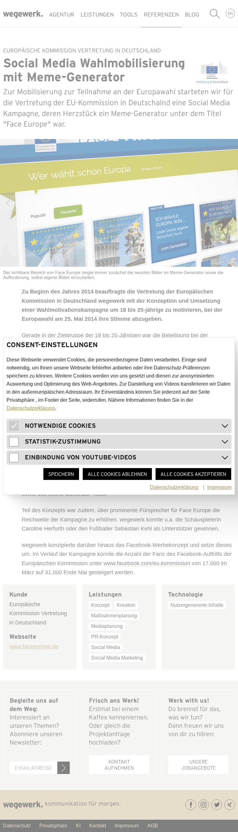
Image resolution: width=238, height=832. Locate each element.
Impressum (219, 487)
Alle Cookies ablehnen (117, 474)
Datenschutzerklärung (31, 408)
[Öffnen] (225, 426)
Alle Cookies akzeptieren (193, 474)
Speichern (61, 474)
